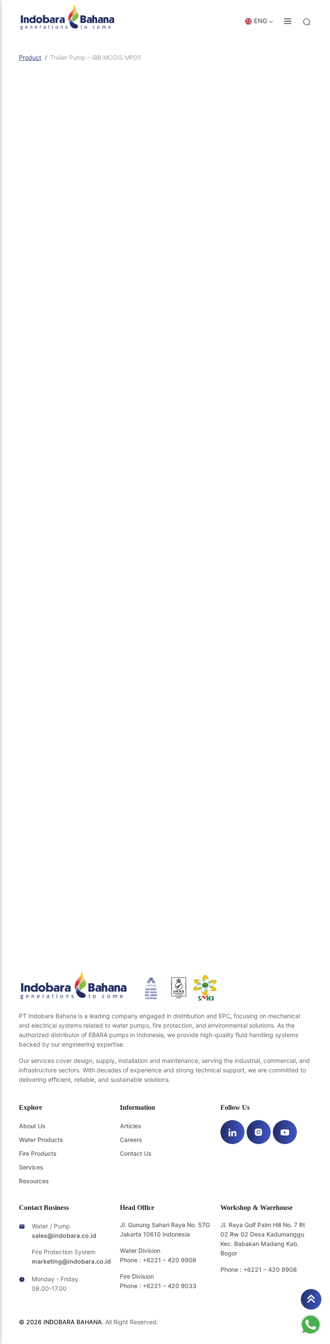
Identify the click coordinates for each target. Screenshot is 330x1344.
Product (30, 57)
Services (31, 1167)
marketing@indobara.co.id (71, 1261)
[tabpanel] (165, 591)
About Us (32, 1126)
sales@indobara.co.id (64, 1235)
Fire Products (38, 1153)
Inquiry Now (185, 474)
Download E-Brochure (270, 475)
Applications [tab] (96, 512)
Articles (130, 1126)
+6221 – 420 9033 (169, 1285)
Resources (34, 1181)
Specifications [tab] (42, 512)
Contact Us (136, 1153)
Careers (131, 1139)
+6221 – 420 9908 (169, 1260)
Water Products (41, 1139)
